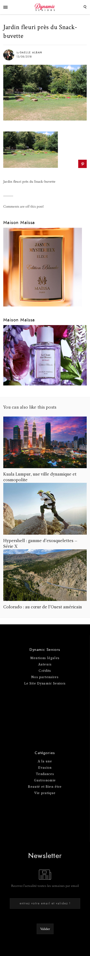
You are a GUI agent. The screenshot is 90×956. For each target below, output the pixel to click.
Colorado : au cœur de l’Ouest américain (42, 607)
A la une (45, 761)
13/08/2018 (24, 56)
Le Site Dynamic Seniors (45, 683)
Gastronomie (45, 780)
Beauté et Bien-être (45, 787)
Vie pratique (44, 793)
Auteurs (45, 664)
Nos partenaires (45, 677)
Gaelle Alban (31, 52)
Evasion (45, 768)
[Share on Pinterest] (82, 164)
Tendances (45, 774)
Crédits (45, 671)
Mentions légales (44, 658)
